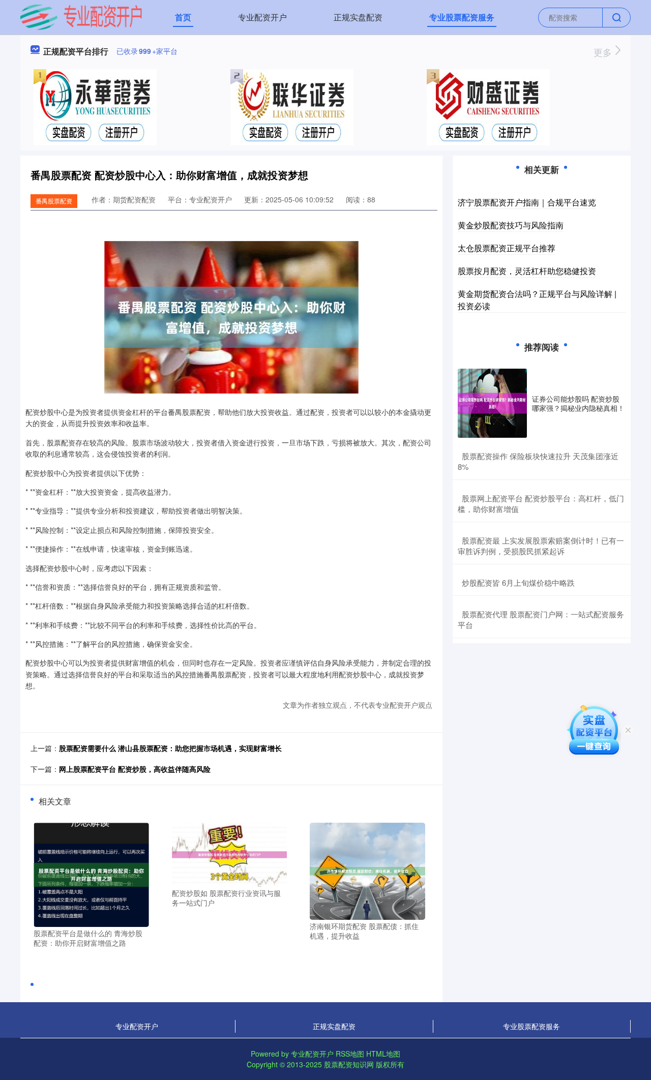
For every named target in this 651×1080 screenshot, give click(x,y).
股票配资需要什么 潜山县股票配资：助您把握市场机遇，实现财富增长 (170, 748)
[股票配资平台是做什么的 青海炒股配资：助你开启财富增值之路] (91, 873)
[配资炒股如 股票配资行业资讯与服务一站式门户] (229, 853)
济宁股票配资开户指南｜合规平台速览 (527, 202)
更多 (604, 51)
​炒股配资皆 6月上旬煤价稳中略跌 (518, 582)
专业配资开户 (262, 17)
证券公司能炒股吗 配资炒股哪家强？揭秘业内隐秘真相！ (578, 403)
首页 (183, 17)
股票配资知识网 (349, 1064)
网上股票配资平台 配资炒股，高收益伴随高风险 (135, 769)
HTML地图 (383, 1053)
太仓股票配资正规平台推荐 (506, 248)
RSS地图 (350, 1053)
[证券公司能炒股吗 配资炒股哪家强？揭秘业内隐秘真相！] (492, 403)
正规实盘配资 (358, 17)
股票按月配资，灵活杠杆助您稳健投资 (527, 271)
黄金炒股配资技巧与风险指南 (511, 225)
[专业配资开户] (81, 16)
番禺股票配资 (54, 200)
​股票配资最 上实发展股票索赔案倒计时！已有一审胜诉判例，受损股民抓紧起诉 (541, 545)
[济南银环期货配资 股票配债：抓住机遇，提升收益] (367, 870)
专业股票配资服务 (461, 17)
